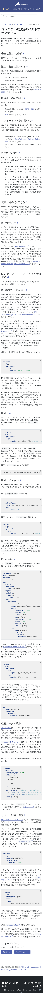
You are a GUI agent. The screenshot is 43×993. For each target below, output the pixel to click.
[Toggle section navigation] (40, 16)
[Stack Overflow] (13, 982)
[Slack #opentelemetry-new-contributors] (28, 982)
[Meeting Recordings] (2, 986)
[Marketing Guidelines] (36, 986)
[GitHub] (24, 982)
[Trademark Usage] (33, 986)
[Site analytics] (6, 986)
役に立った (7, 952)
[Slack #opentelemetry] (32, 982)
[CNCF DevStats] (35, 982)
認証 (6, 114)
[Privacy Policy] (39, 982)
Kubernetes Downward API (13, 647)
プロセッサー (6, 728)
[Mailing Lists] (2, 982)
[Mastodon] (10, 982)
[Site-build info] (40, 986)
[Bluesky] (6, 982)
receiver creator (21, 246)
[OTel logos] (17, 982)
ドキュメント (6, 24)
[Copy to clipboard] (40, 360)
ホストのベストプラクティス (12, 820)
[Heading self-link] (23, 53)
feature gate (6, 331)
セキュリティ (19, 24)
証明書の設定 (30, 109)
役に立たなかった (22, 952)
